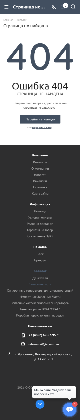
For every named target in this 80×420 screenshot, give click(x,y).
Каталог (40, 271)
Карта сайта (40, 193)
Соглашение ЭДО (40, 236)
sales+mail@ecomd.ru (43, 344)
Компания (40, 155)
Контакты (40, 162)
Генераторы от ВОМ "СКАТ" (40, 309)
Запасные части (40, 284)
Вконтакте (40, 404)
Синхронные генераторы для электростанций (40, 290)
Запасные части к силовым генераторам (40, 303)
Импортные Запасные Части (40, 296)
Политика (40, 187)
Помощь (40, 211)
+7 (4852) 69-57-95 (42, 335)
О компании (40, 168)
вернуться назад (42, 127)
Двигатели (40, 278)
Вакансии (40, 181)
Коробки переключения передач (40, 315)
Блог (40, 254)
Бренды (40, 260)
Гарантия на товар (40, 230)
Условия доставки (40, 223)
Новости (40, 174)
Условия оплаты (40, 217)
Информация (40, 204)
